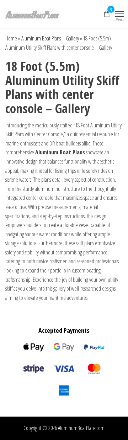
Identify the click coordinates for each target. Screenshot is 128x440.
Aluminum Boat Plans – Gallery (50, 38)
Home (11, 38)
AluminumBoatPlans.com (81, 428)
